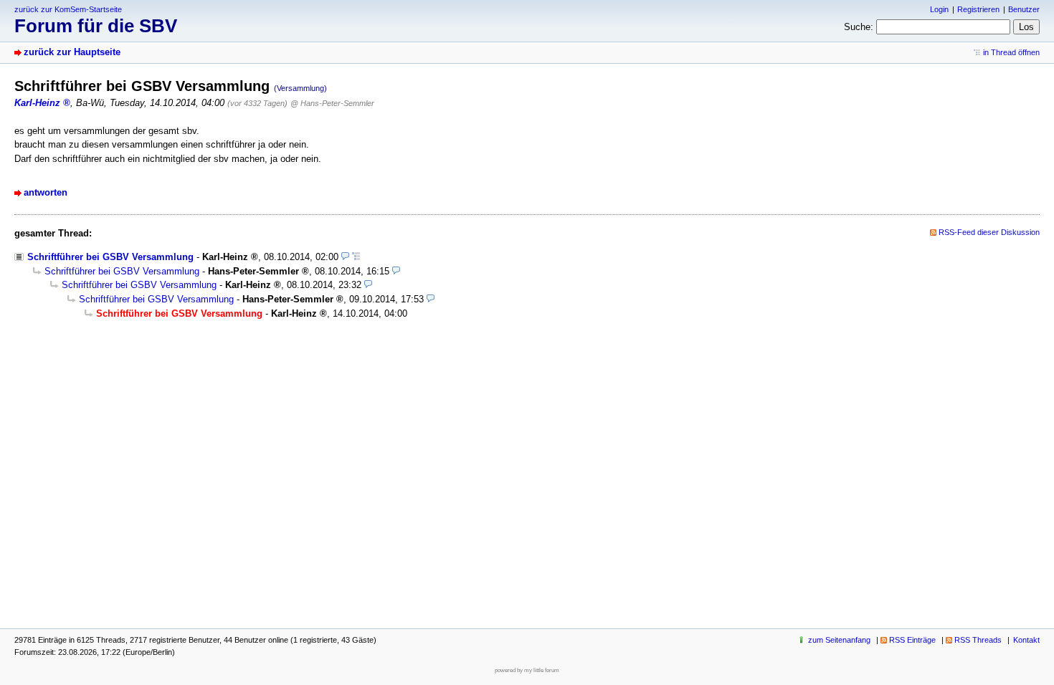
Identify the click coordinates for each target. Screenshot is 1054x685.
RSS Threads (978, 640)
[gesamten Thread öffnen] (356, 257)
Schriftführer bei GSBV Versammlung (110, 257)
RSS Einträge (912, 640)
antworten (45, 192)
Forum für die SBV (95, 26)
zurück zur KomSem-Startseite (68, 9)
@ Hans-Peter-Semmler (332, 103)
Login (939, 9)
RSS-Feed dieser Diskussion (989, 232)
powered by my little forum (527, 670)
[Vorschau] (345, 257)
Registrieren (978, 9)
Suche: (858, 26)
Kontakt (1026, 640)
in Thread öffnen (1011, 52)
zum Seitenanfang (839, 640)
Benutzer (1024, 9)
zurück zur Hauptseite (72, 52)
